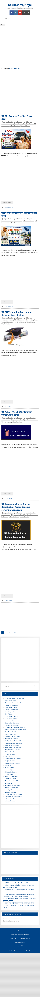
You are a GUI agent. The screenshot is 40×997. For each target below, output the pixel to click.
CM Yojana (29, 122)
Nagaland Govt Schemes (12, 749)
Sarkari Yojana (18, 124)
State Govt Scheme (28, 124)
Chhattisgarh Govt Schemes (13, 712)
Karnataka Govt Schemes (12, 736)
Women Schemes (25, 126)
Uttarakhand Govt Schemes (13, 794)
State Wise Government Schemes (20, 934)
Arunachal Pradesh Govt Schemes (15, 703)
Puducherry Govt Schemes (13, 758)
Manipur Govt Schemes (12, 745)
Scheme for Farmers (28, 221)
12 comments (7, 406)
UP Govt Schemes (30, 322)
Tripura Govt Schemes (12, 787)
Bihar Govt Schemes (11, 707)
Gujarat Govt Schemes (12, 723)
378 (15, 632)
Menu (2, 25)
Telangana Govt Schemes (12, 785)
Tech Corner (4, 517)
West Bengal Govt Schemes (13, 796)
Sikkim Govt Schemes (11, 776)
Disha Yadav (19, 122)
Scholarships (9, 322)
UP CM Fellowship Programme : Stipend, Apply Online (17, 313)
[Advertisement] (20, 46)
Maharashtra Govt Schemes (13, 743)
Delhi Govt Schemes (11, 716)
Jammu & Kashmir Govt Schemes (15, 729)
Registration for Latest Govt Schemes (20, 938)
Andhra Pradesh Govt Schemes (14, 698)
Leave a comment (8, 207)
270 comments (8, 498)
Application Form (10, 700)
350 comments (8, 600)
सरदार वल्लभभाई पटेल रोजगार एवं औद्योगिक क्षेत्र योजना (19, 903)
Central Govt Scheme (11, 709)
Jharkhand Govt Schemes (12, 732)
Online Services (29, 320)
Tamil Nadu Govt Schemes (13, 781)
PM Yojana (8, 756)
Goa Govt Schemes (11, 718)
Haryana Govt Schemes (12, 725)
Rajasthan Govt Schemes (12, 763)
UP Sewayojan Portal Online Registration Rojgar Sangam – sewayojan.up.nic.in (16, 507)
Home (20, 931)
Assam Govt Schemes (11, 705)
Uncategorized (9, 790)
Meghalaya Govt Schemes (13, 747)
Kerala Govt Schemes (11, 738)
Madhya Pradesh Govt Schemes (14, 741)
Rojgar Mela (14, 420)
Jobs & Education (19, 320)
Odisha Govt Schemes (11, 752)
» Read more (7, 202)
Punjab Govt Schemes (11, 761)
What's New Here (15, 126)
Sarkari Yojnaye (20, 5)
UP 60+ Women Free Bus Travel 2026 (16, 883)
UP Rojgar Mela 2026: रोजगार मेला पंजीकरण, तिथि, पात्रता (16, 413)
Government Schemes (7, 124)
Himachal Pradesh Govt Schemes (15, 727)
